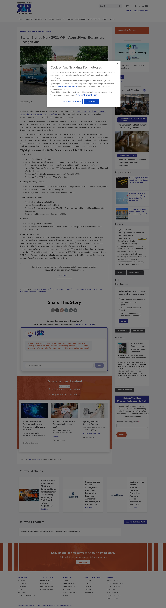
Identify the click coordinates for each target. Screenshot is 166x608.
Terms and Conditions (68, 86)
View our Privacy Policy (86, 95)
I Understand (91, 101)
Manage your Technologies (72, 101)
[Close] (117, 63)
